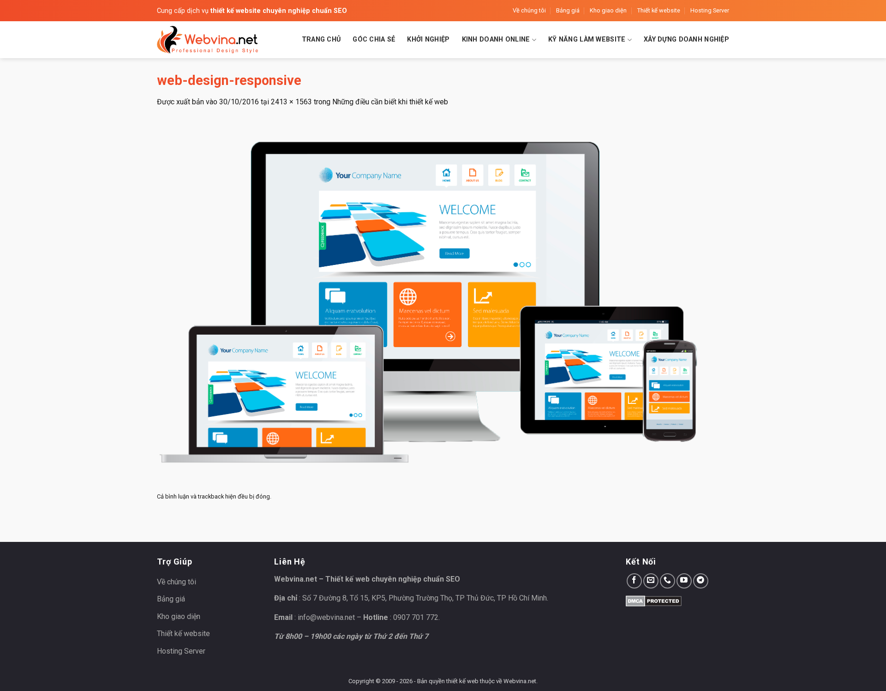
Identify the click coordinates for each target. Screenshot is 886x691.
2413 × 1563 (291, 101)
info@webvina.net (326, 617)
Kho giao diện (608, 10)
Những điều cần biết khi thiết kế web (390, 101)
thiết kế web (462, 681)
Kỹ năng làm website (586, 39)
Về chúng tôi (529, 10)
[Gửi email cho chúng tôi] (651, 581)
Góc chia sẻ (374, 39)
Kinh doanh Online (496, 39)
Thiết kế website (658, 10)
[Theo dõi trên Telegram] (700, 581)
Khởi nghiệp (428, 39)
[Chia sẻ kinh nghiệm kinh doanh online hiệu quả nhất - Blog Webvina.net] (207, 39)
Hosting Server (709, 10)
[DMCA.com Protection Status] (654, 600)
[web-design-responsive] (434, 298)
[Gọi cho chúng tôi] (667, 581)
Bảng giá (568, 10)
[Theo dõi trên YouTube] (684, 581)
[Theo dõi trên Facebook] (634, 581)
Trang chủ (321, 39)
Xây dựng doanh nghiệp (686, 39)
